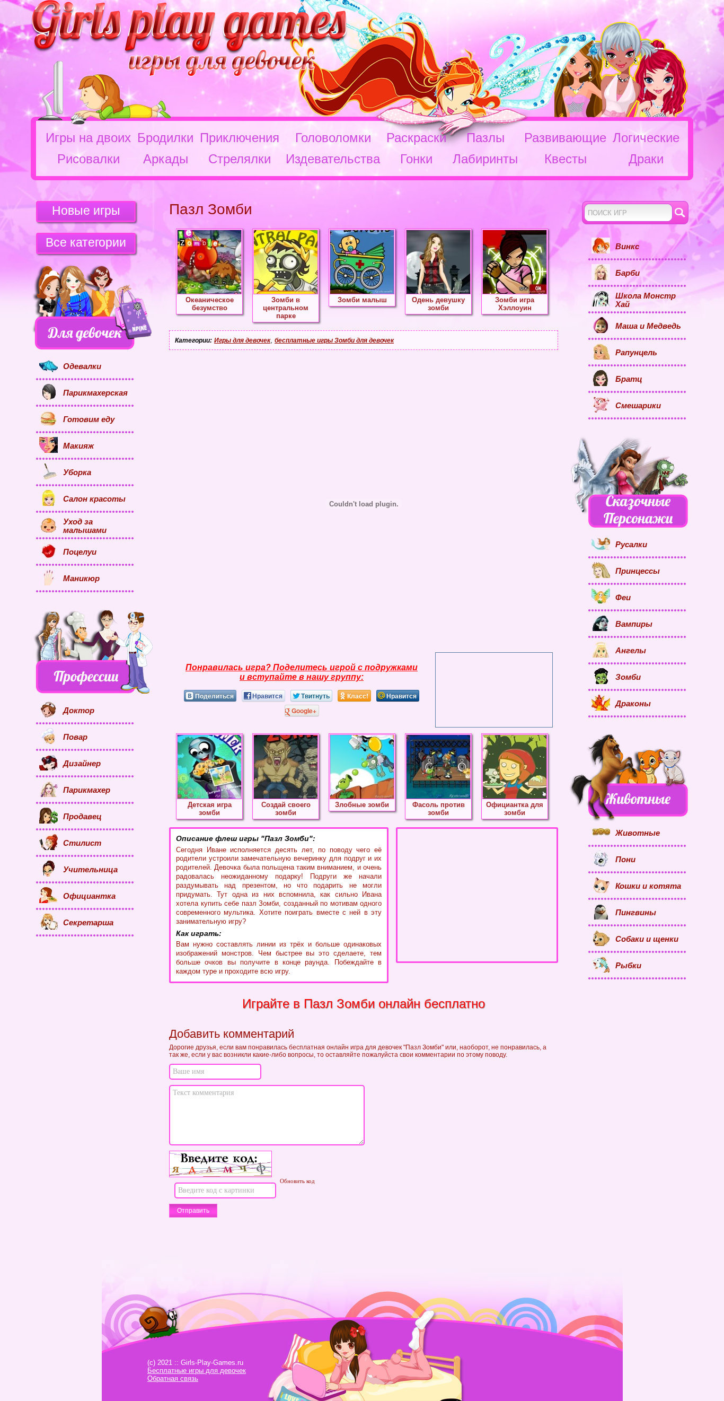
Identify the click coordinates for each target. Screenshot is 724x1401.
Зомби (628, 677)
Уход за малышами (85, 526)
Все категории (86, 242)
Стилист (82, 843)
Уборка (77, 472)
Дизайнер (82, 763)
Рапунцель (636, 352)
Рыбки (628, 965)
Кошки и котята (648, 886)
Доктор (78, 710)
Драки (646, 159)
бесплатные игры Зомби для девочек (334, 340)
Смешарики (638, 405)
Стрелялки (239, 159)
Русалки (631, 544)
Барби (627, 273)
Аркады (165, 159)
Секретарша (88, 922)
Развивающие (565, 137)
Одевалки (82, 366)
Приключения (239, 137)
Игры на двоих (88, 137)
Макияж (78, 446)
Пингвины (635, 912)
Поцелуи (79, 552)
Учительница (90, 869)
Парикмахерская (95, 393)
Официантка (89, 896)
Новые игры (86, 210)
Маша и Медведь (648, 326)
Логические (646, 137)
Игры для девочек (242, 340)
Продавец (82, 816)
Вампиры (633, 624)
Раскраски (416, 137)
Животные (637, 833)
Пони (625, 859)
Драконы (633, 703)
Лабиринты (485, 159)
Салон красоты (94, 499)
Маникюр (81, 578)
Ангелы (630, 650)
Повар (75, 737)
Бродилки (165, 137)
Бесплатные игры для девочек (196, 1370)
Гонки (416, 159)
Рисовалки (88, 159)
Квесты (565, 159)
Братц (628, 379)
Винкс (627, 246)
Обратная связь (172, 1378)
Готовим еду (88, 419)
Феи (623, 597)
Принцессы (637, 571)
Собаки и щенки (646, 939)
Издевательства (333, 159)
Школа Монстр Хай (645, 300)
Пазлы (485, 137)
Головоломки (333, 137)
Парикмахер (86, 790)
